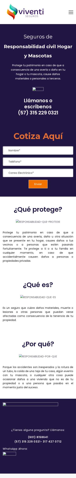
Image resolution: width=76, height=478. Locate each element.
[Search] (62, 12)
